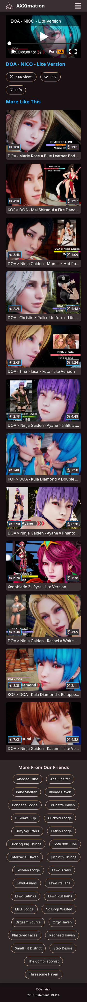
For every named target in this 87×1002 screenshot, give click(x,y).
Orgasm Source (28, 922)
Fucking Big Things (25, 844)
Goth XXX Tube (65, 844)
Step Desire (63, 948)
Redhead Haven (62, 935)
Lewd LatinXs (25, 896)
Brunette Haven (62, 805)
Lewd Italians (59, 883)
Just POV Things (63, 857)
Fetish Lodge (61, 831)
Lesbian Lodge (28, 870)
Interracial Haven (25, 857)
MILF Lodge (24, 909)
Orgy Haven (62, 922)
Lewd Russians (60, 896)
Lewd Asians (27, 883)
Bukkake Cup (25, 818)
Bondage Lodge (24, 805)
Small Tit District (28, 948)
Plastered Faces (24, 935)
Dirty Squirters (27, 831)
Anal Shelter (60, 779)
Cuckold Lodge (60, 818)
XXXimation (30, 5)
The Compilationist (43, 961)
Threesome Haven (43, 974)
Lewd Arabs (61, 870)
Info (18, 89)
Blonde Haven (60, 792)
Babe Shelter (26, 792)
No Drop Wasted (59, 909)
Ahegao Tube (27, 779)
